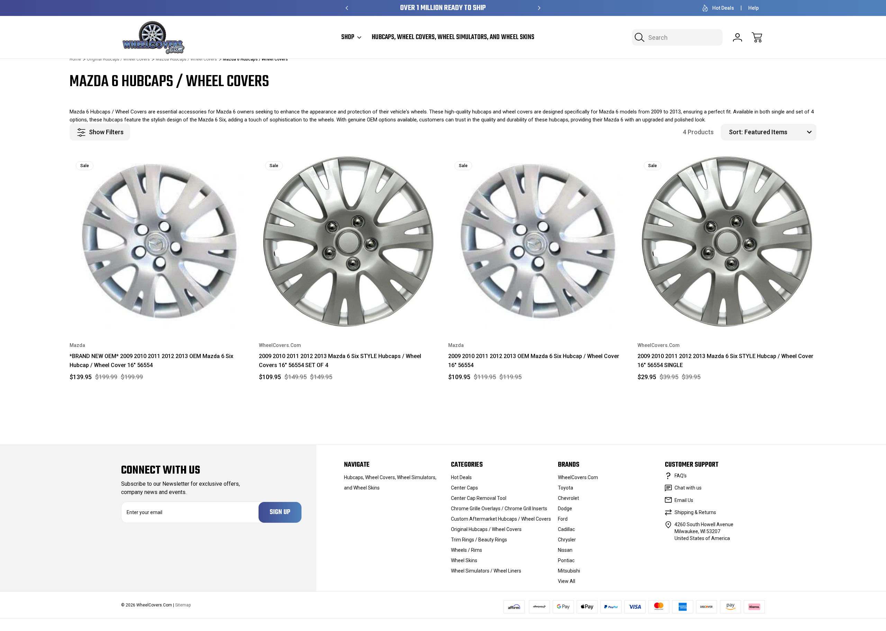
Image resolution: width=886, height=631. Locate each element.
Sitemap (183, 605)
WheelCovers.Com (578, 477)
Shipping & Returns (695, 512)
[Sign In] (737, 37)
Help (753, 8)
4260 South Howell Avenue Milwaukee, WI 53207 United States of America (704, 531)
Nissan (565, 550)
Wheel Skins (464, 560)
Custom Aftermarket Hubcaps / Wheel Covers (501, 519)
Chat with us (688, 488)
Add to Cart (159, 312)
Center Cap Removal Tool (478, 498)
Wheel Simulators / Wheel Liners (486, 571)
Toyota (565, 488)
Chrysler (567, 539)
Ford (563, 519)
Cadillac (566, 529)
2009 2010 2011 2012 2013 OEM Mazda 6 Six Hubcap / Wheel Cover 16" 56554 (533, 360)
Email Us (684, 500)
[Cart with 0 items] (757, 37)
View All (566, 581)
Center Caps (464, 488)
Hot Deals (723, 8)
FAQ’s (681, 475)
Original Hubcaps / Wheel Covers (486, 529)
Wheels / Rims (466, 550)
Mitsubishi (569, 571)
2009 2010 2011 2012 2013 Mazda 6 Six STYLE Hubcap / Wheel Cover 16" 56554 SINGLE (725, 360)
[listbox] (779, 132)
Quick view (218, 165)
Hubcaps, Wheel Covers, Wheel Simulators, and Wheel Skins (453, 37)
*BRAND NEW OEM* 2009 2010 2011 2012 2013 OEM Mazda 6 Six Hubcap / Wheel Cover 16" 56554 (151, 360)
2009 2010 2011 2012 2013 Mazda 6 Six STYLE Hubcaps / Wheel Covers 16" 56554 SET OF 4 (340, 360)
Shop (347, 37)
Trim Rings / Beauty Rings (479, 539)
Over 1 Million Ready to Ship (443, 8)
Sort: (736, 132)
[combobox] (677, 37)
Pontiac (566, 560)
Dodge (565, 508)
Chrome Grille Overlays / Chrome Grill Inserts (499, 508)
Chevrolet (568, 498)
